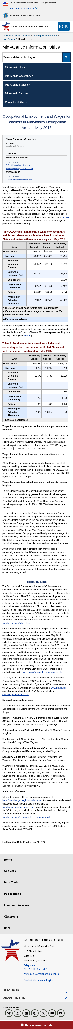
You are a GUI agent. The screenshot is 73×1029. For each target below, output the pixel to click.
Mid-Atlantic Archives (17, 93)
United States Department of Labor (24, 15)
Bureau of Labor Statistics (17, 35)
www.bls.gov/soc (59, 688)
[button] (65, 991)
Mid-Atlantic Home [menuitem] (15, 67)
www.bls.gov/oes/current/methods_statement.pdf (26, 817)
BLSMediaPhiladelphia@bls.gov (19, 179)
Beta (7, 928)
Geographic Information (45, 35)
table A (65, 217)
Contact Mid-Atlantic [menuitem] (16, 102)
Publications (12, 894)
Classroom (11, 916)
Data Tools (11, 882)
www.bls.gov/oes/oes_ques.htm (17, 807)
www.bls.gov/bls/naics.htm (15, 694)
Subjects (10, 871)
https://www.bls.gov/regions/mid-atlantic (21, 800)
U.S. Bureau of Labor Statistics (29, 26)
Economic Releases (16, 905)
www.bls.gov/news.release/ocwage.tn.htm (42, 672)
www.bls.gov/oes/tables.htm (16, 623)
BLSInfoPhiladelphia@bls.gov (18, 165)
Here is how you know (22, 8)
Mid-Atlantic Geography (18, 75)
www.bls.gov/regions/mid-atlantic (19, 169)
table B (26, 335)
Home (8, 859)
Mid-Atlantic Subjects (17, 84)
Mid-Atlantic (9, 39)
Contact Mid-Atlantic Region (38, 980)
